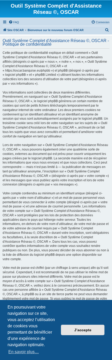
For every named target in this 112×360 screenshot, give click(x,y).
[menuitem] (14, 22)
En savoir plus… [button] (23, 352)
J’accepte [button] (82, 330)
